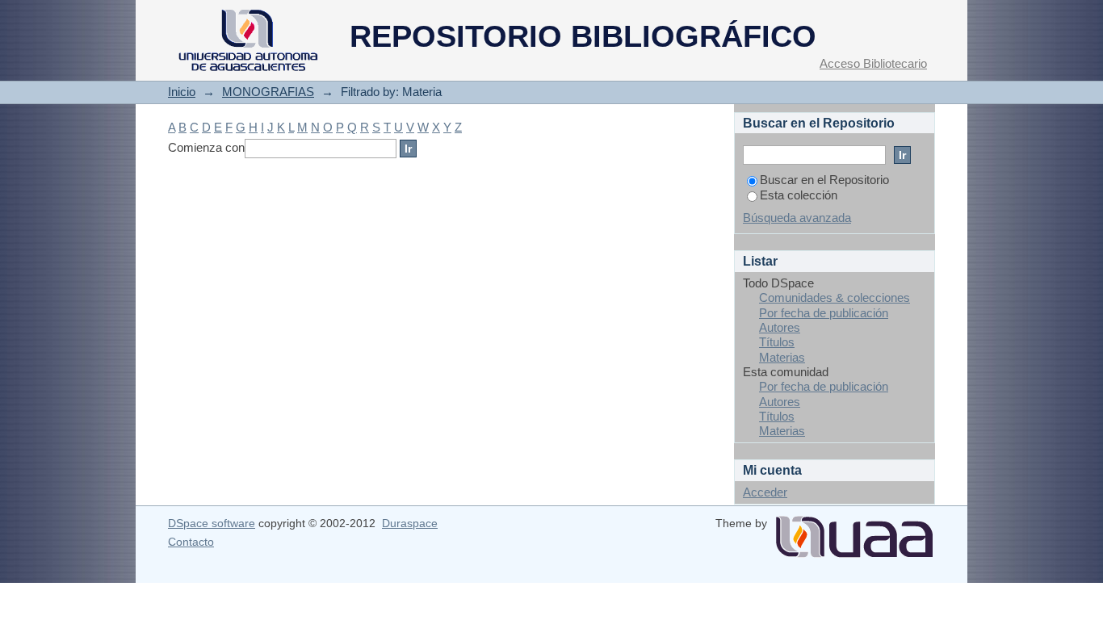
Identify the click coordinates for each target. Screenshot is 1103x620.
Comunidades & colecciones (834, 297)
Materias (782, 357)
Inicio (181, 91)
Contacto (191, 541)
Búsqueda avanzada (797, 217)
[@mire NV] (854, 530)
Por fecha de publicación (823, 313)
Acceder (765, 492)
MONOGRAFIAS (268, 91)
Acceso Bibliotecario (873, 63)
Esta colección (798, 195)
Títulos (777, 342)
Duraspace (410, 523)
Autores (779, 327)
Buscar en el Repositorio (824, 179)
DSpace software (211, 523)
